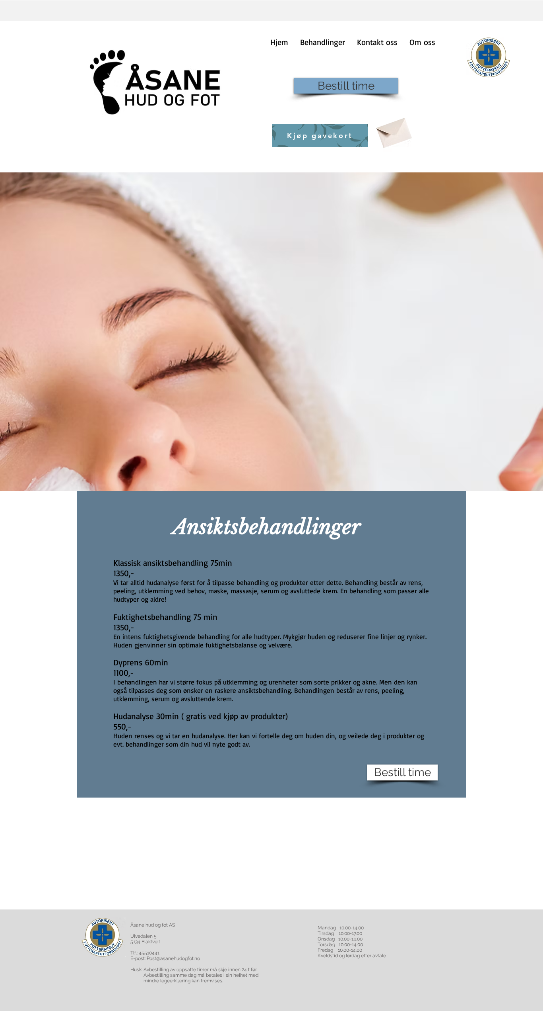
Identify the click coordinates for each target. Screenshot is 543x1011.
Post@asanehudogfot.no (173, 958)
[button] (322, 42)
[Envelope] (393, 130)
